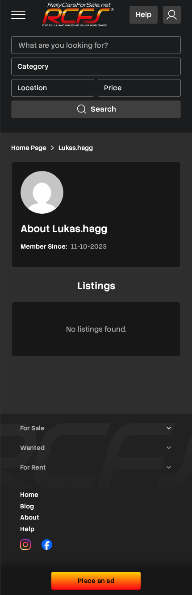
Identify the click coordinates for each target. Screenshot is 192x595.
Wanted (32, 448)
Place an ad (96, 581)
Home (29, 495)
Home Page (28, 148)
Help (143, 14)
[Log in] (172, 15)
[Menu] (18, 14)
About (29, 517)
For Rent (33, 467)
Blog (27, 506)
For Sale (32, 428)
